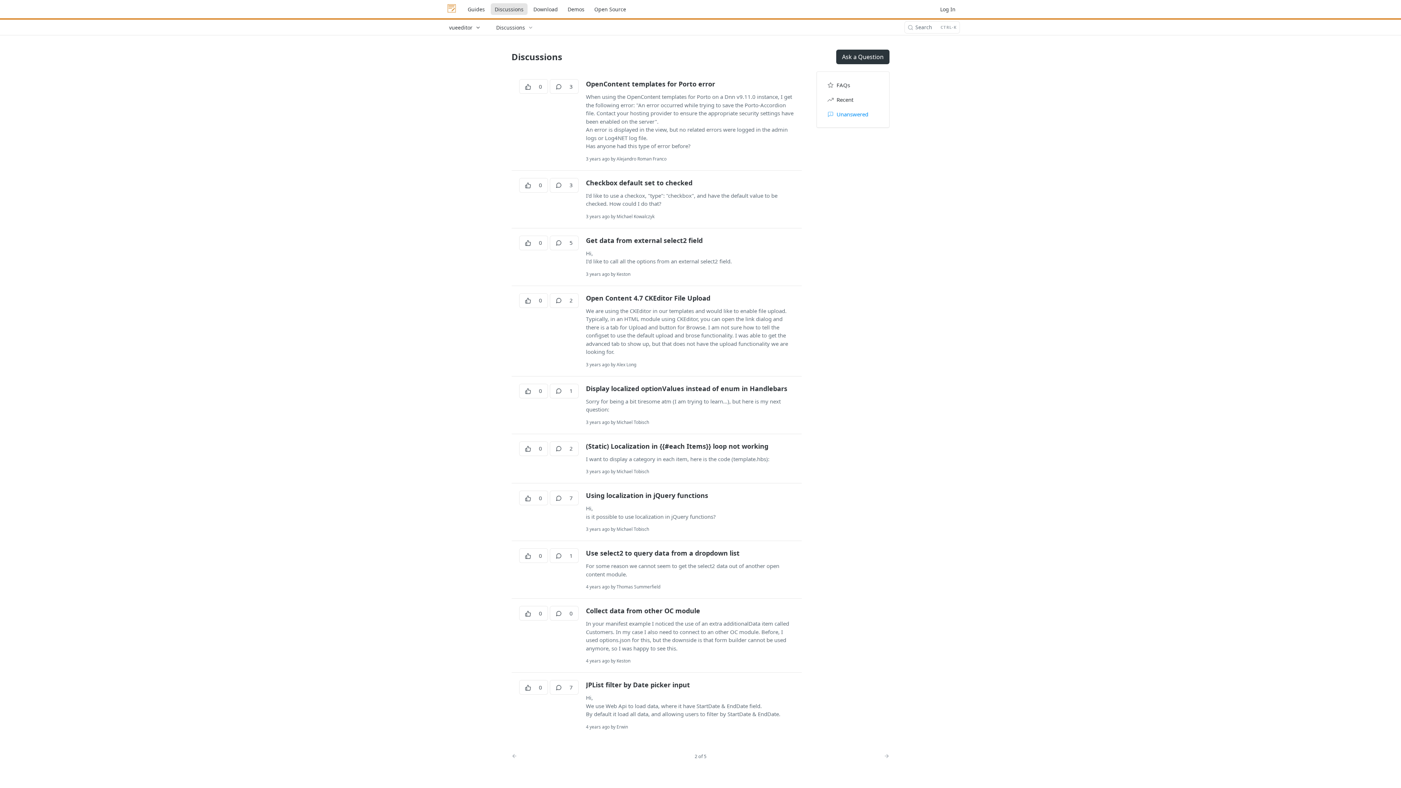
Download (545, 9)
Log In (948, 9)
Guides (476, 9)
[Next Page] (884, 756)
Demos (576, 9)
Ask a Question (863, 57)
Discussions (509, 9)
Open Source (610, 9)
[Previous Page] (593, 756)
